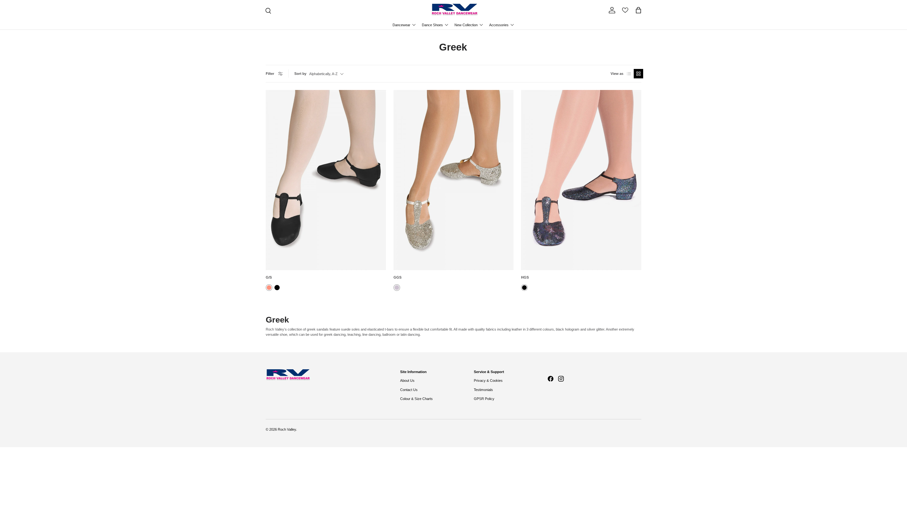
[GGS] (454, 180)
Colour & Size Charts (416, 399)
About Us (407, 380)
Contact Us (409, 390)
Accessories (499, 25)
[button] (638, 10)
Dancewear (401, 25)
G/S (269, 277)
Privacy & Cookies (488, 380)
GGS (398, 277)
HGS (525, 277)
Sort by (300, 74)
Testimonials (483, 390)
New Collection (466, 25)
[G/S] (326, 180)
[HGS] (581, 180)
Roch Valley (287, 429)
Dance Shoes (432, 25)
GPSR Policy (484, 399)
